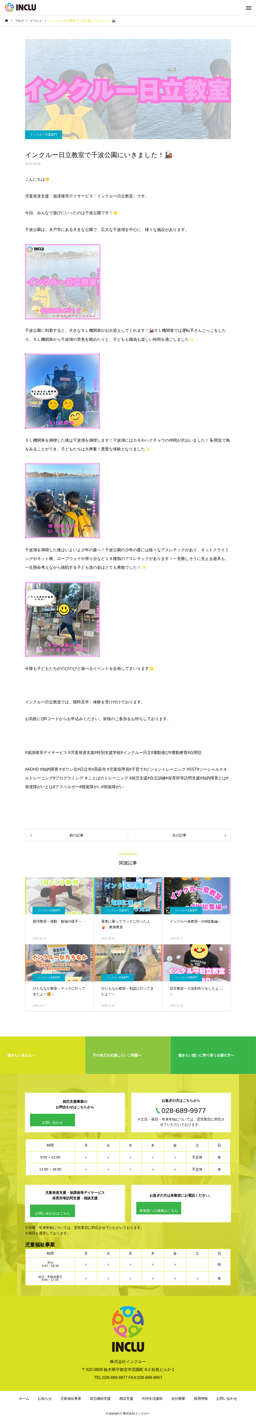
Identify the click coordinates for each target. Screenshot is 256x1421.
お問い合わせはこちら (52, 1214)
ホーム (24, 1398)
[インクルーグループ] (20, 7)
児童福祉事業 (70, 1398)
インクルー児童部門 (43, 134)
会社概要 (178, 1398)
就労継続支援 (100, 1398)
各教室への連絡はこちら (159, 1211)
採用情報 (201, 1398)
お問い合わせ (52, 1122)
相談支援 (126, 1398)
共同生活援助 (152, 1398)
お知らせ (45, 1398)
